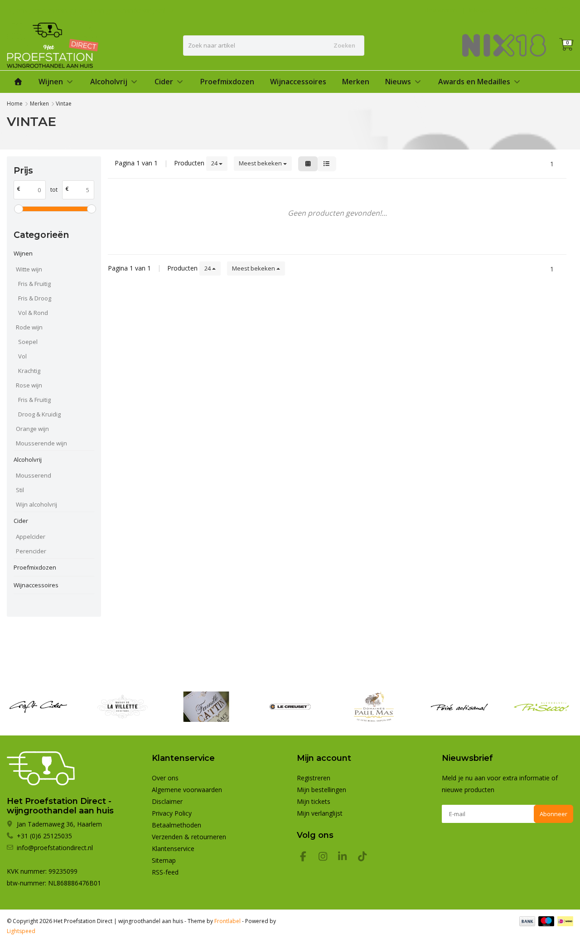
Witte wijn (29, 269)
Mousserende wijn (41, 443)
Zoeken (344, 45)
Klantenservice (173, 848)
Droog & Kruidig (39, 414)
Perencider (31, 551)
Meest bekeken (261, 163)
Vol (22, 356)
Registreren (441, 10)
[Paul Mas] (374, 707)
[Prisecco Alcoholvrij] (541, 707)
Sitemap (164, 860)
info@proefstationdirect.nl (55, 847)
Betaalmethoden (176, 825)
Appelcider (30, 536)
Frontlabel (227, 921)
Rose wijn (29, 385)
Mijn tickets (313, 801)
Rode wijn (29, 327)
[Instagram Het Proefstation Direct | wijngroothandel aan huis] (327, 857)
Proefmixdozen (227, 82)
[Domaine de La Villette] (122, 707)
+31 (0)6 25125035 (542, 10)
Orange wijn (32, 429)
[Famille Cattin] (206, 707)
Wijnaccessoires (298, 82)
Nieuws (398, 82)
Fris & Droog (34, 298)
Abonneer (553, 814)
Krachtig (29, 371)
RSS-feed (165, 872)
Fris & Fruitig (34, 284)
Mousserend (33, 475)
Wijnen (51, 82)
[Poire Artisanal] (457, 707)
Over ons (165, 778)
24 (215, 163)
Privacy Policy (172, 813)
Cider (164, 82)
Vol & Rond (33, 313)
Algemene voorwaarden (187, 789)
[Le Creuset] (290, 707)
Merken (355, 82)
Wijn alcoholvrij (36, 504)
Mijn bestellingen (321, 789)
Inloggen (481, 10)
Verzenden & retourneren (189, 836)
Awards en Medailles (474, 82)
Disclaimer (167, 801)
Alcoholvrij (108, 82)
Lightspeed (21, 931)
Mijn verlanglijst (320, 813)
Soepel (28, 342)
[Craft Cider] (38, 707)
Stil (20, 490)
